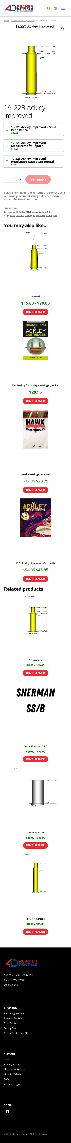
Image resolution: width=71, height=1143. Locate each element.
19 (17, 212)
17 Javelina (35, 660)
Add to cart (38, 178)
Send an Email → (13, 984)
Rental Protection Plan (16, 1033)
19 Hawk (35, 296)
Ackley (22, 212)
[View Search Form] (49, 8)
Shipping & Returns (15, 1069)
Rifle (49, 212)
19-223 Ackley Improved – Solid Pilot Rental (33, 128)
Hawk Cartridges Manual (35, 474)
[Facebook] (7, 1111)
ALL (27, 212)
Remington (51, 215)
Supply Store (11, 1028)
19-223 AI (20, 215)
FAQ (6, 1079)
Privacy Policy (11, 1064)
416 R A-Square (35, 918)
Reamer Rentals (38, 212)
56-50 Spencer (35, 832)
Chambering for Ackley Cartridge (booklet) (35, 385)
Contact (8, 1059)
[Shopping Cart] (55, 8)
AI (34, 215)
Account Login (12, 1084)
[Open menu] (63, 8)
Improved (40, 215)
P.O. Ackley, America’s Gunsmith (35, 563)
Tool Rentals (11, 1023)
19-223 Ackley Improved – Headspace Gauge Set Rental (32, 160)
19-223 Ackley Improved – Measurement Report (29, 144)
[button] (63, 28)
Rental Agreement (14, 1013)
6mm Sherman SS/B (35, 746)
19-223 (12, 215)
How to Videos (12, 1074)
